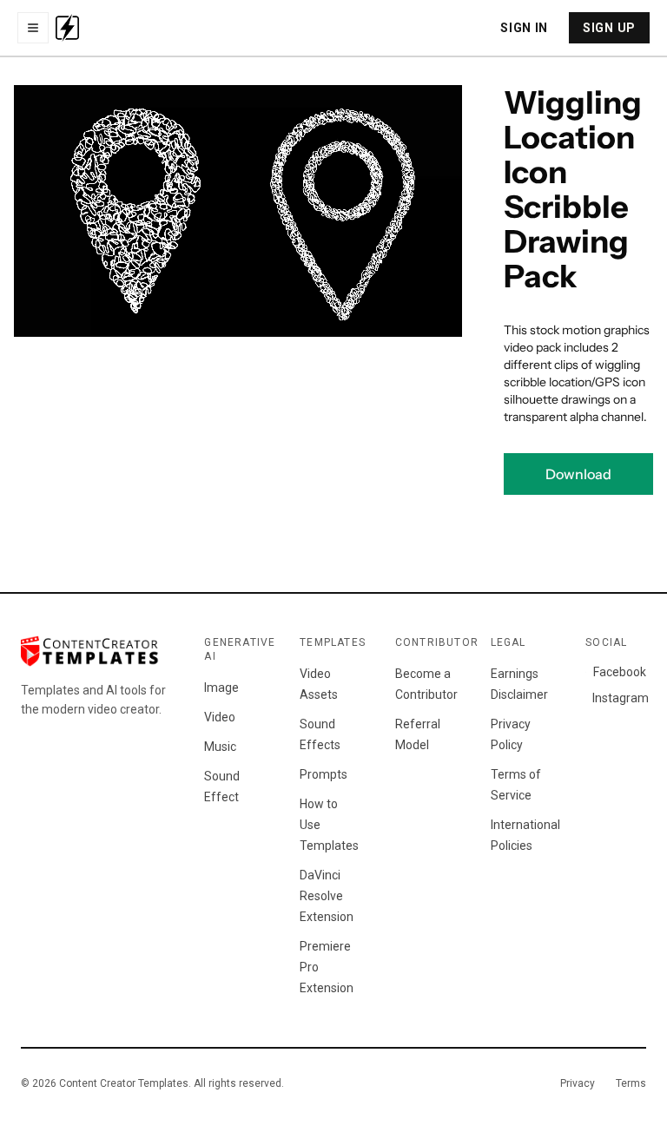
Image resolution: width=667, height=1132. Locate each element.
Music (220, 747)
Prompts (323, 774)
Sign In (524, 28)
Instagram (619, 698)
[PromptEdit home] (67, 28)
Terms (631, 1083)
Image (221, 687)
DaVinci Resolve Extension (326, 896)
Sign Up (609, 28)
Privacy (577, 1083)
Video (219, 717)
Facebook (619, 672)
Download (578, 474)
